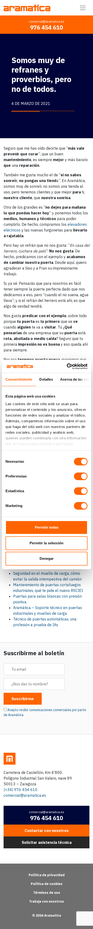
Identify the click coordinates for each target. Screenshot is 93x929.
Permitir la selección (46, 543)
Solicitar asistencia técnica (47, 842)
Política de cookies (46, 884)
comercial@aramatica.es (46, 22)
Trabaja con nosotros (46, 901)
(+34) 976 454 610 (20, 789)
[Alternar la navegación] (82, 8)
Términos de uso (46, 892)
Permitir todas (46, 527)
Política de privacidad (47, 875)
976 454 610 (46, 27)
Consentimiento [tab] (18, 379)
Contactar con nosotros (47, 830)
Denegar (47, 558)
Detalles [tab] (46, 379)
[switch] (81, 476)
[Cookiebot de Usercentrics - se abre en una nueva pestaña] (67, 366)
